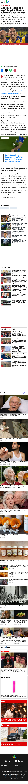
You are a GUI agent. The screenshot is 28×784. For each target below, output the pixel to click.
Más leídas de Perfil (8, 329)
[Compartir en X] (6, 70)
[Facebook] (9, 761)
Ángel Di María (13, 208)
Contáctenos (3, 766)
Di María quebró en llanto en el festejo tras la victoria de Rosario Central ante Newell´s (14, 158)
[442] (14, 756)
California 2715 (8, 775)
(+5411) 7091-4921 (8, 777)
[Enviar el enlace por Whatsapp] (10, 70)
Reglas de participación (19, 766)
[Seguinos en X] (12, 761)
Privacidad (3, 768)
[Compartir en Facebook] (2, 70)
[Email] (14, 70)
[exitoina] (14, 651)
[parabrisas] (14, 725)
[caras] (14, 702)
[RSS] (19, 761)
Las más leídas (6, 268)
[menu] (2, 1)
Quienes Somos (4, 765)
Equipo (16, 765)
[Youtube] (16, 761)
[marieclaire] (14, 678)
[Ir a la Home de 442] (6, 2)
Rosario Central (4, 208)
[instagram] (6, 761)
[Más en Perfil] (9, 647)
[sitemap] (22, 761)
